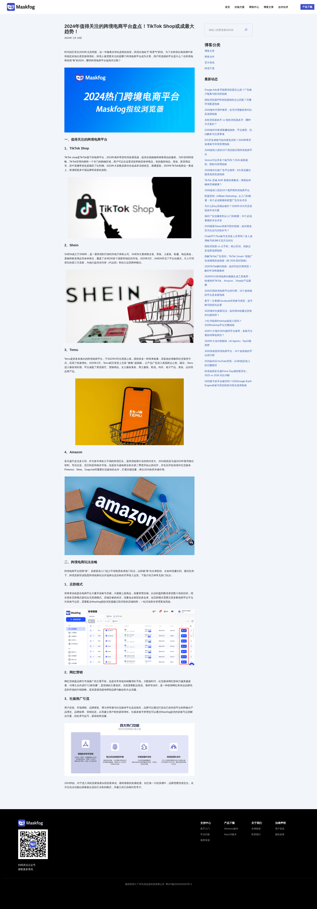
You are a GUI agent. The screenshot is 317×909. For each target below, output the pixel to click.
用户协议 (279, 828)
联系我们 (256, 834)
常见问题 (205, 834)
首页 (227, 7)
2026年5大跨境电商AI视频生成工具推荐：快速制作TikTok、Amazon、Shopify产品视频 (228, 280)
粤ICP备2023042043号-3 (179, 884)
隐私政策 (279, 834)
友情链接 (256, 828)
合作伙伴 (283, 7)
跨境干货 (209, 68)
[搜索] (246, 30)
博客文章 (269, 7)
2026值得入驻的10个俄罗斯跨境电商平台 (227, 190)
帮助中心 (254, 7)
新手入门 (205, 828)
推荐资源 (205, 840)
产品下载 (307, 6)
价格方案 (240, 7)
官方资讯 (209, 62)
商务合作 (209, 56)
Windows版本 (231, 828)
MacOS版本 (230, 834)
